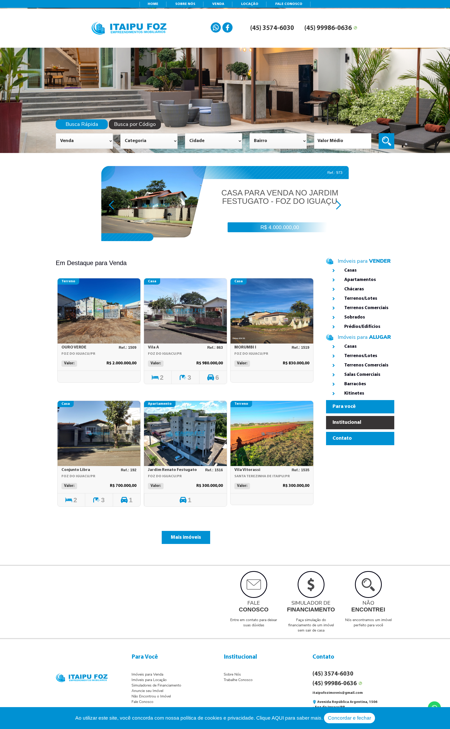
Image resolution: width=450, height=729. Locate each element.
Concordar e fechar (349, 718)
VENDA (218, 4)
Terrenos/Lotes (360, 298)
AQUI (278, 718)
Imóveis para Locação (149, 679)
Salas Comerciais (362, 374)
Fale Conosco (142, 701)
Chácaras (354, 289)
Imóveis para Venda (147, 674)
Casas (350, 270)
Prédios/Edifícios (362, 326)
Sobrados (354, 317)
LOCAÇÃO (249, 4)
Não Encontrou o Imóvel (151, 696)
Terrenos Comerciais (366, 308)
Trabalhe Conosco (238, 679)
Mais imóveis (186, 537)
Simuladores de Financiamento (156, 685)
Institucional (347, 422)
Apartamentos (360, 280)
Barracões (355, 384)
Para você (344, 406)
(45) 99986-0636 (328, 28)
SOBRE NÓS (185, 4)
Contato (342, 438)
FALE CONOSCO (288, 4)
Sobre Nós (232, 674)
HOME (153, 4)
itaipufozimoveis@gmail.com (337, 693)
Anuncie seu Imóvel (147, 690)
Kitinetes (354, 393)
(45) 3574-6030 (272, 28)
